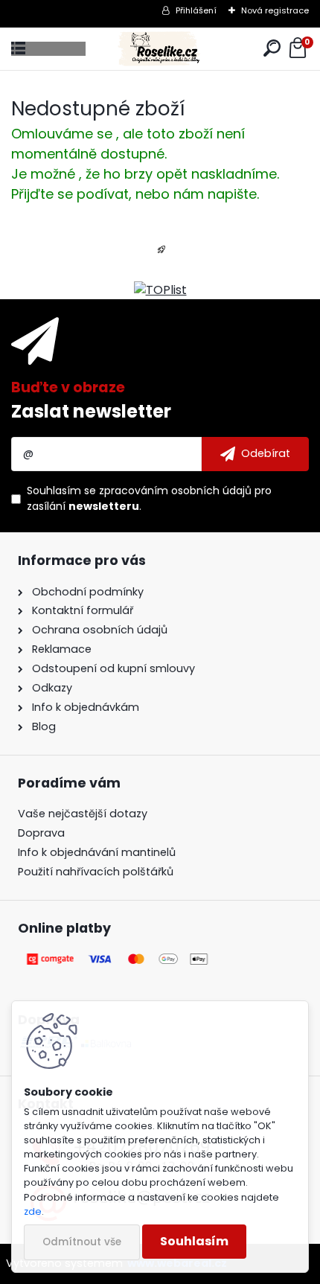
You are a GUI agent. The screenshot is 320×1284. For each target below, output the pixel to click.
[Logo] (160, 49)
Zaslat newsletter (91, 411)
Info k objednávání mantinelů (97, 852)
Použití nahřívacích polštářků (95, 871)
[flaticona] (161, 254)
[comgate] (118, 958)
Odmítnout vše (81, 1242)
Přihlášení (196, 10)
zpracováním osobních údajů (175, 490)
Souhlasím (194, 1241)
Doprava (41, 832)
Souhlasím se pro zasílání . (149, 498)
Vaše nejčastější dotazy (82, 813)
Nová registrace (275, 10)
